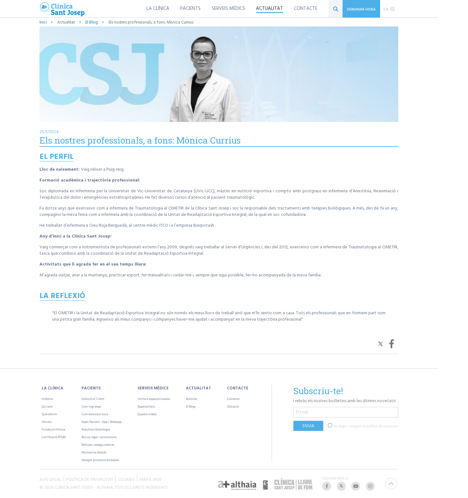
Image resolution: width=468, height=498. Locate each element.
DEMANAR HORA (361, 9)
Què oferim (49, 414)
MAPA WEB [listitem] (150, 479)
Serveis (47, 421)
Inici (43, 22)
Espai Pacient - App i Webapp (102, 421)
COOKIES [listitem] (126, 479)
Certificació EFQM (54, 437)
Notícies (191, 398)
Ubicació (233, 406)
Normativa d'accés (94, 452)
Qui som (47, 406)
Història (47, 398)
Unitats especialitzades (154, 398)
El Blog (91, 22)
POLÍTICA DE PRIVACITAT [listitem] (89, 479)
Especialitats (146, 406)
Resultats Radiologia (96, 429)
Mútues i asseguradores (98, 444)
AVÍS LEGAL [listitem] (50, 479)
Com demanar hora (95, 414)
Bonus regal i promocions (99, 437)
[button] (381, 343)
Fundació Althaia (53, 429)
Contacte (233, 398)
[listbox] (389, 9)
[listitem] (327, 486)
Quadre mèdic (147, 414)
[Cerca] (336, 9)
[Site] (62, 10)
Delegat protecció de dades (100, 460)
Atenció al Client (93, 398)
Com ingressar (92, 406)
